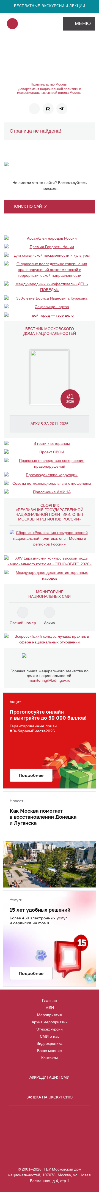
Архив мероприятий (50, 1022)
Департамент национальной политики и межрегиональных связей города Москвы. (49, 91)
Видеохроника (49, 1043)
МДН (49, 1007)
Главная (49, 1000)
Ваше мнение (49, 1050)
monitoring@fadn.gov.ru (49, 680)
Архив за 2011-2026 (49, 423)
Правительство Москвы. (49, 84)
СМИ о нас (49, 1036)
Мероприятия (49, 1015)
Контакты (49, 1058)
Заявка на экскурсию (49, 1097)
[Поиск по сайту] (12, 23)
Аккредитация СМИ (49, 1077)
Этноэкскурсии (49, 1029)
